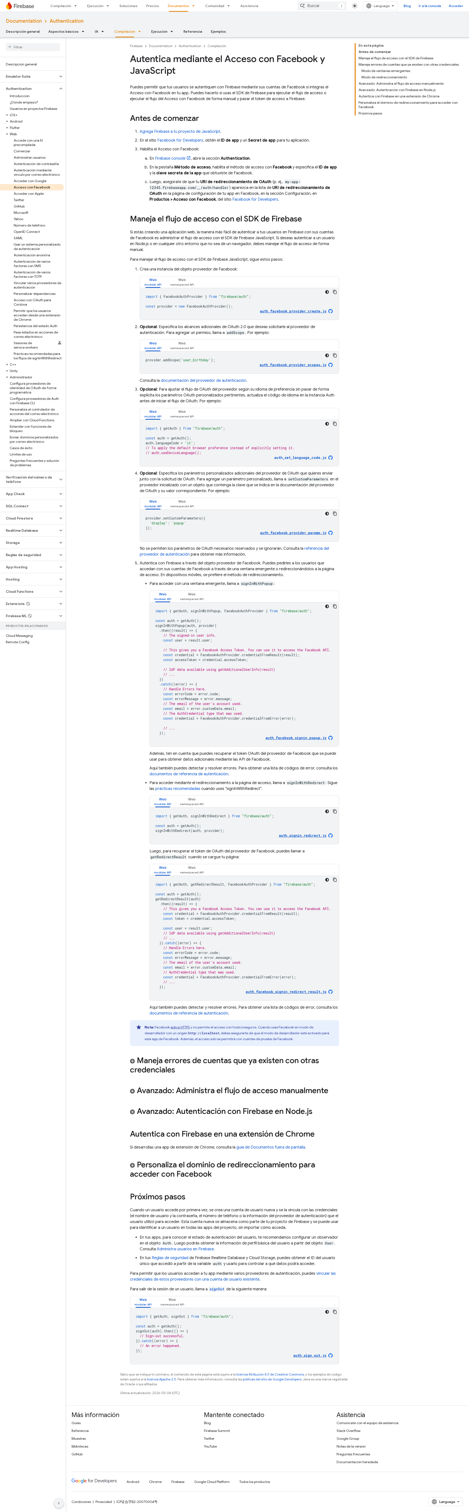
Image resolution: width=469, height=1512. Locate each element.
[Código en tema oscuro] (327, 292)
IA (96, 31)
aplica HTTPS (180, 1027)
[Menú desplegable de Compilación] (77, 6)
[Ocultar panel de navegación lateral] (59, 1503)
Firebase (136, 46)
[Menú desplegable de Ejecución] (109, 6)
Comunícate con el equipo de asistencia (367, 1423)
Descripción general (23, 31)
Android (133, 1482)
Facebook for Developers (180, 140)
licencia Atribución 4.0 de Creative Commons (270, 1374)
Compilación (60, 6)
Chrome (155, 1482)
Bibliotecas (80, 1446)
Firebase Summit (217, 1431)
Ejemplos (218, 31)
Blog (407, 6)
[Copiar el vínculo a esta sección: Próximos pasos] (190, 1197)
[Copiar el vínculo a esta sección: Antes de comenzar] (204, 119)
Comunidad (214, 6)
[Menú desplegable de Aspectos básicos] (84, 31)
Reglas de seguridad (170, 1257)
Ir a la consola (430, 6)
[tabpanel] (239, 304)
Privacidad (104, 1502)
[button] (29, 76)
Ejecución (95, 6)
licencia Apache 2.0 (161, 1379)
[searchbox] (33, 47)
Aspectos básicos (63, 31)
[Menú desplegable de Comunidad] (230, 6)
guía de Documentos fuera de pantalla (270, 1147)
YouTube (210, 1446)
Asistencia (249, 6)
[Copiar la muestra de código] (335, 292)
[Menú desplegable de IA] (104, 31)
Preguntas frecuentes (353, 1454)
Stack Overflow (349, 1431)
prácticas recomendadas (177, 788)
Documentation (24, 21)
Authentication (67, 21)
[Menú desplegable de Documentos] (195, 6)
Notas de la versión (351, 1446)
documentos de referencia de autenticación (188, 774)
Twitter (209, 1438)
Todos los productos (254, 1482)
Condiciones (81, 1502)
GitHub (77, 1454)
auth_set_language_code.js (300, 457)
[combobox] (322, 5)
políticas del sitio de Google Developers (272, 1379)
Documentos (178, 6)
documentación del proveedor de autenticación (203, 380)
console (170, 158)
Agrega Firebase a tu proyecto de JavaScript (180, 131)
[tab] (153, 282)
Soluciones (128, 6)
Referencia (192, 31)
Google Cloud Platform (212, 1482)
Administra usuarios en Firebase (185, 1249)
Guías (76, 1423)
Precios (152, 6)
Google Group (348, 1438)
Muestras (79, 1438)
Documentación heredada (357, 1462)
